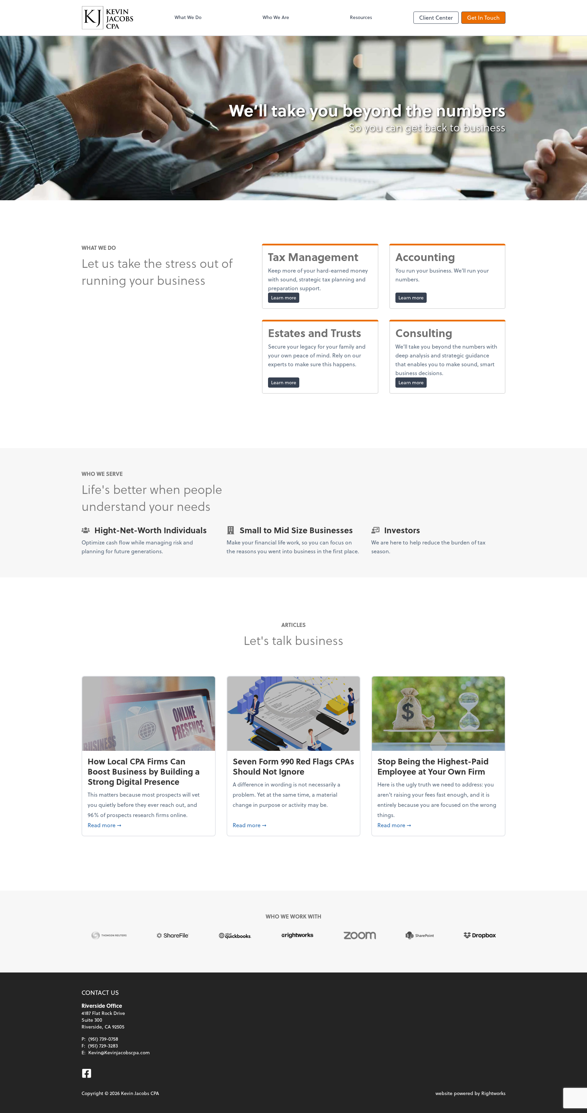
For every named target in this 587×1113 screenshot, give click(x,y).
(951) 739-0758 (103, 1038)
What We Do (188, 17)
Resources (361, 17)
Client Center (436, 17)
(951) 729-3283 (103, 1045)
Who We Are (276, 17)
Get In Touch (483, 17)
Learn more (285, 297)
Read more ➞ (149, 825)
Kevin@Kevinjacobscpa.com (119, 1052)
